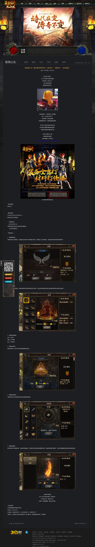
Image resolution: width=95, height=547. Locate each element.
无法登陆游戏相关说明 (18, 523)
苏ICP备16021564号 (62, 540)
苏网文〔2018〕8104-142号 (48, 542)
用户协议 (40, 532)
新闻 (30, 3)
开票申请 (64, 532)
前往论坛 (79, 3)
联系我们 (52, 532)
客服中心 (71, 3)
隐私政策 (70, 532)
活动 (46, 3)
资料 (63, 3)
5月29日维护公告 (82, 523)
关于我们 (34, 532)
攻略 (55, 3)
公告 (38, 3)
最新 (26, 62)
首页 (22, 3)
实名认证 (58, 532)
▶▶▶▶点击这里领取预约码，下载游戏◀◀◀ (47, 140)
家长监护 (46, 532)
